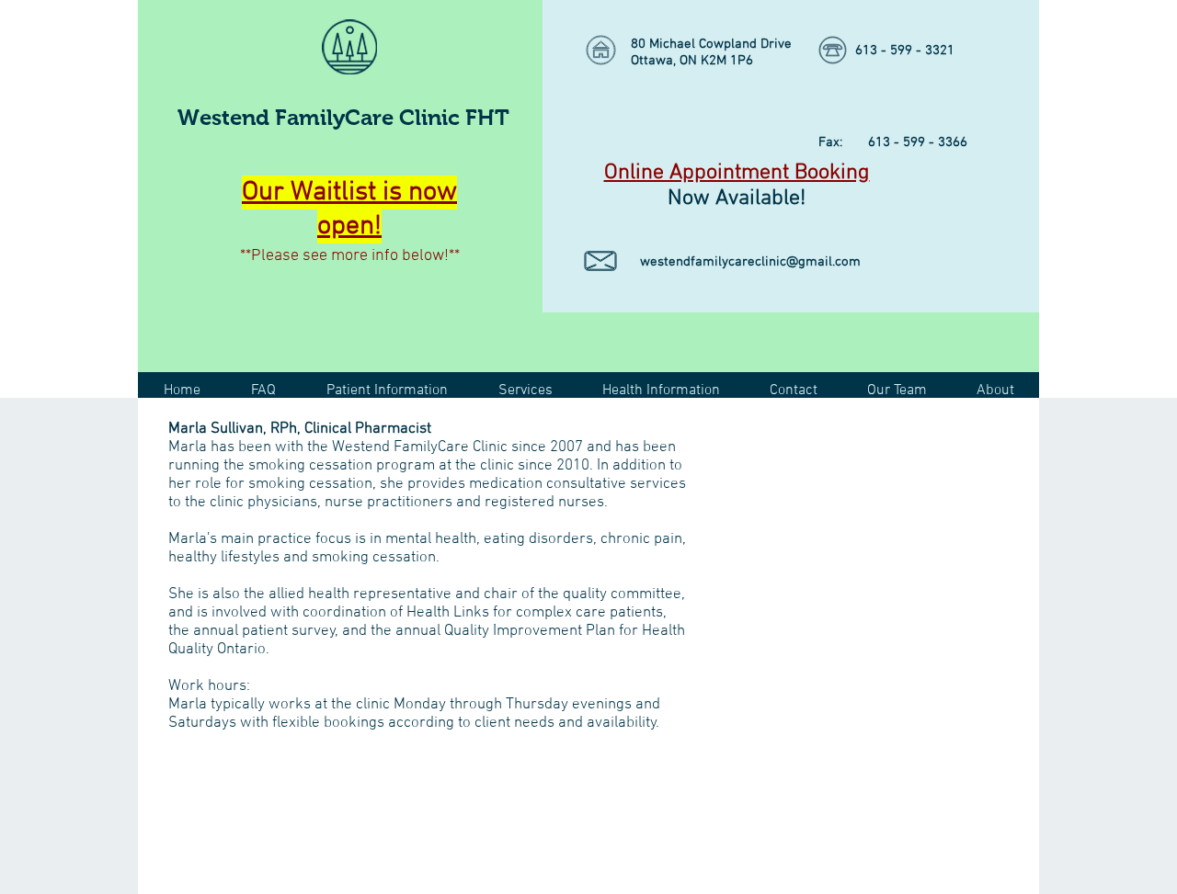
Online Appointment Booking (737, 173)
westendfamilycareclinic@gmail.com (750, 262)
